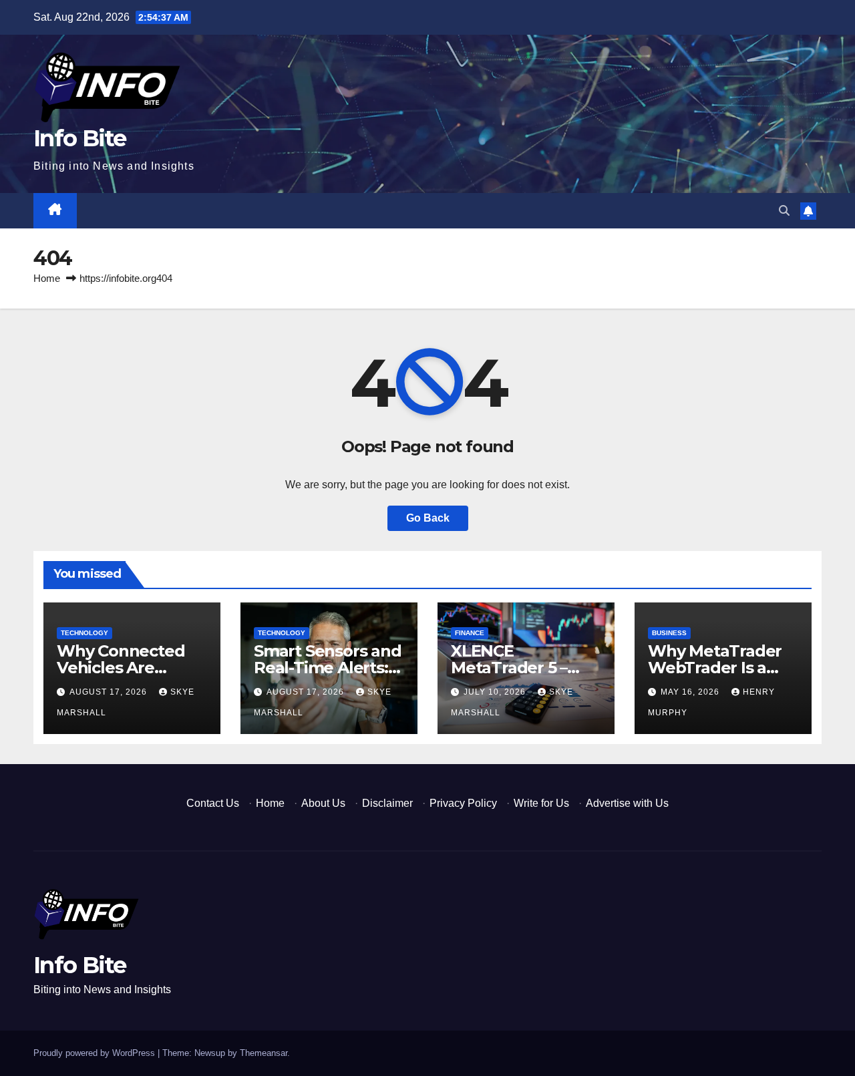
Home (46, 278)
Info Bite (79, 138)
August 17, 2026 (109, 692)
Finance (469, 633)
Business (669, 633)
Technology (84, 633)
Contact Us (212, 803)
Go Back (428, 518)
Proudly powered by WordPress (95, 1053)
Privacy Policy (463, 803)
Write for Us (541, 803)
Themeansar (263, 1053)
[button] (784, 210)
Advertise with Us (627, 803)
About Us (323, 803)
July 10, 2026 (496, 692)
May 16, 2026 (691, 692)
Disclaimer (387, 803)
